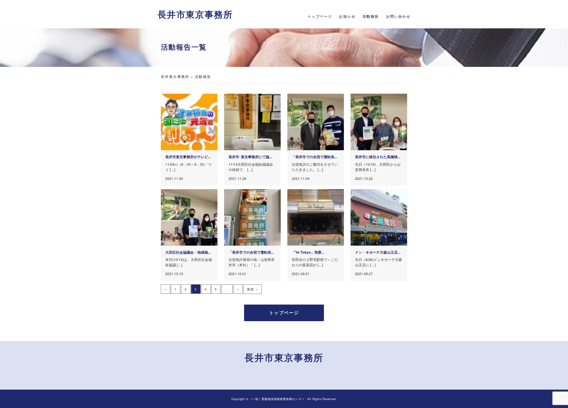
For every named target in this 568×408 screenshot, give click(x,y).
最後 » (252, 289)
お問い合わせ (398, 16)
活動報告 (371, 16)
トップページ (320, 16)
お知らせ (347, 16)
